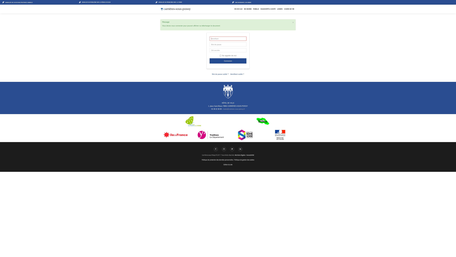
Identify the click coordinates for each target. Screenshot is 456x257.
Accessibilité (250, 155)
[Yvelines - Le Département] (210, 135)
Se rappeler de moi (229, 56)
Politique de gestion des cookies (244, 160)
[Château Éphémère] (263, 121)
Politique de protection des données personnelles (217, 160)
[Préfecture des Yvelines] (280, 135)
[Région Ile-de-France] (176, 134)
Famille (256, 9)
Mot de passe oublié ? (220, 74)
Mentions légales (240, 155)
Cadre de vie (289, 9)
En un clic (238, 9)
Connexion (228, 61)
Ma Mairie (248, 9)
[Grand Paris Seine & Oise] (245, 135)
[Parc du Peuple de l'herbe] (193, 121)
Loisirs (280, 9)
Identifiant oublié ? (237, 74)
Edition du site (228, 165)
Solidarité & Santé (268, 9)
